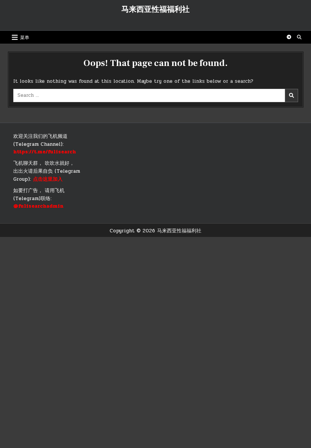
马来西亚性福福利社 (155, 9)
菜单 (24, 37)
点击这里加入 (48, 179)
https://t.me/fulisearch (44, 152)
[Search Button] (299, 37)
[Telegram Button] (289, 37)
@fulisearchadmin (38, 206)
